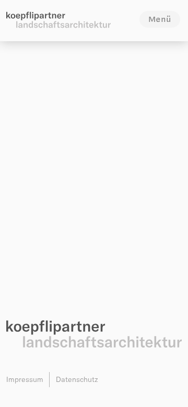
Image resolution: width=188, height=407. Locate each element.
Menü (159, 19)
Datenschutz (77, 379)
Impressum (24, 379)
